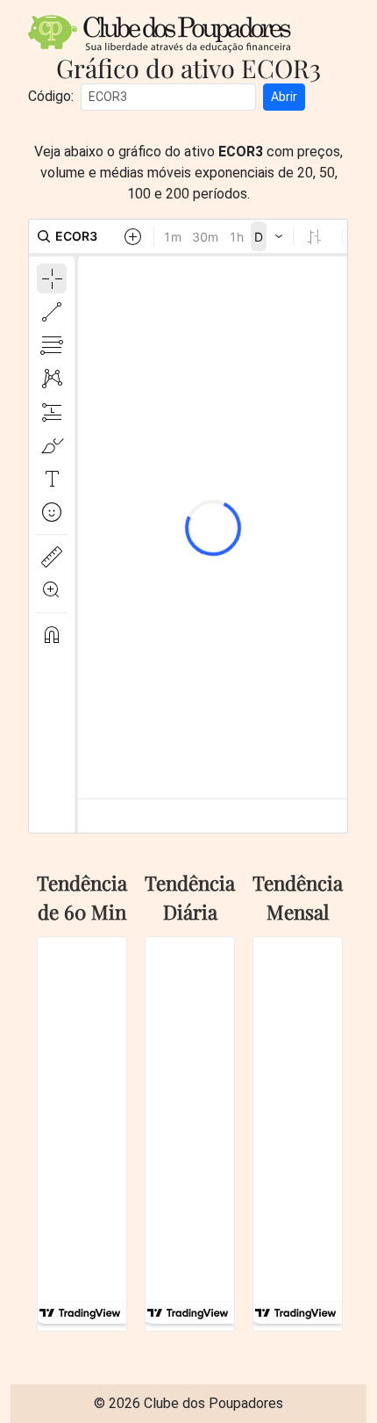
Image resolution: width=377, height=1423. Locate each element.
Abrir (284, 97)
